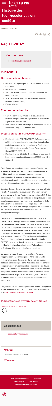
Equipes (13, 28)
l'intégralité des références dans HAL (19, 292)
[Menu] (4, 3)
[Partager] (49, 34)
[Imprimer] (36, 34)
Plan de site (33, 382)
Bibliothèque (19, 382)
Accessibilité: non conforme (26, 385)
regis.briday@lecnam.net (21, 61)
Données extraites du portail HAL (14, 307)
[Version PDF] (45, 34)
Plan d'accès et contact (20, 379)
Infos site (37, 379)
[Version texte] (40, 34)
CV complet (9, 360)
